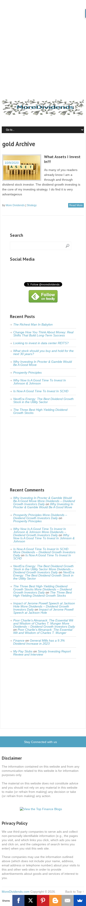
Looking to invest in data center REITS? (41, 343)
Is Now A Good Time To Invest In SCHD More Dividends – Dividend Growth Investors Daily (44, 552)
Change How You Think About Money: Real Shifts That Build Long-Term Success (43, 333)
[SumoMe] (80, 900)
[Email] (68, 900)
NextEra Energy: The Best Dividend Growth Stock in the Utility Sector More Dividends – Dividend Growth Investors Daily (43, 569)
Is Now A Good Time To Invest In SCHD (40, 391)
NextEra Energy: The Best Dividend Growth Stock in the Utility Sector (43, 400)
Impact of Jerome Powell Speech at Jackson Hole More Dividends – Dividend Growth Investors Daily (44, 606)
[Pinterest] (43, 900)
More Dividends (15, 205)
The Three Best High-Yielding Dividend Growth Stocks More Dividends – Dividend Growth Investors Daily (42, 589)
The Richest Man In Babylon (33, 324)
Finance (18, 640)
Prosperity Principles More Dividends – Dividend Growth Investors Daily (40, 516)
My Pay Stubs (22, 651)
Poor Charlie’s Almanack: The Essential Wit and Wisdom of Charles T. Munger (42, 631)
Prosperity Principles (27, 372)
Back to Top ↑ (74, 891)
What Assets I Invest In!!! (62, 159)
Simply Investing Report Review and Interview (42, 653)
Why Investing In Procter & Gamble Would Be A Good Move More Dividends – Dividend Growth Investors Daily (44, 501)
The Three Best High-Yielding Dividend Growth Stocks (40, 411)
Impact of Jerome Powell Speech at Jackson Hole (43, 611)
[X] (30, 900)
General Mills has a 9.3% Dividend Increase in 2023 (39, 642)
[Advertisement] (43, 45)
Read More (76, 205)
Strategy (32, 205)
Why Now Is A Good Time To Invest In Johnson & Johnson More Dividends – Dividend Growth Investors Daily (39, 532)
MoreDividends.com (16, 891)
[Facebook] (18, 900)
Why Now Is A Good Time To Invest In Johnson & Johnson (39, 381)
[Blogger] (55, 900)
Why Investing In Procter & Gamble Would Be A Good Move (42, 363)
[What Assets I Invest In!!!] (21, 167)
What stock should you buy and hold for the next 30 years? (43, 352)
